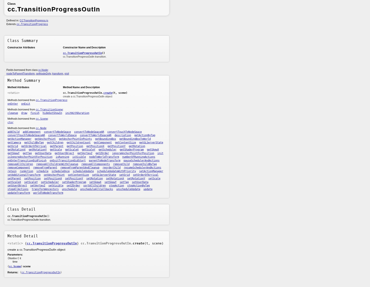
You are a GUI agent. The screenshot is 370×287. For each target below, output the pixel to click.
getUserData (43, 153)
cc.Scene (42, 118)
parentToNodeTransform (104, 160)
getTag (27, 153)
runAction (26, 171)
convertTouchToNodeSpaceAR (26, 135)
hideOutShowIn (52, 113)
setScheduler (50, 182)
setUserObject (17, 185)
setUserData (140, 182)
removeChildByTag (145, 164)
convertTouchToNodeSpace (124, 131)
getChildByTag (34, 142)
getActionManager (19, 138)
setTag (124, 182)
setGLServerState (104, 174)
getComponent (103, 142)
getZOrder (102, 153)
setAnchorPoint (54, 174)
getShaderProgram (132, 149)
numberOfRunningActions (138, 156)
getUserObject (64, 153)
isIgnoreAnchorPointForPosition (29, 156)
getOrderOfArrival (34, 146)
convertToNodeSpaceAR (89, 131)
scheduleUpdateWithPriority (116, 171)
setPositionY (74, 178)
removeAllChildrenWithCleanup (57, 164)
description (123, 135)
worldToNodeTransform (48, 192)
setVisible (55, 185)
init (160, 153)
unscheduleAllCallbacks (96, 189)
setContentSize (78, 174)
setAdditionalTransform (23, 174)
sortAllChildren (94, 185)
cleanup (12, 113)
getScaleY (88, 149)
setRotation (94, 178)
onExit (25, 103)
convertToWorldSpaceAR (95, 135)
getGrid (12, 146)
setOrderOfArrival (145, 174)
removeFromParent (45, 167)
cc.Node (43, 69)
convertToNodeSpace (57, 131)
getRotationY (38, 149)
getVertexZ (84, 153)
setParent (14, 178)
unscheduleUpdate (128, 189)
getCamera (14, 142)
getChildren (55, 142)
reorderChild (112, 167)
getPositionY (116, 146)
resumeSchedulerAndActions (142, 167)
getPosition (75, 146)
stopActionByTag (138, 185)
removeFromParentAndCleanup (79, 167)
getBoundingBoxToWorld (135, 138)
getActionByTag (144, 135)
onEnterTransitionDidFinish (26, 160)
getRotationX (16, 149)
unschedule (69, 189)
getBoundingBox (105, 138)
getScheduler (107, 149)
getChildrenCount (79, 142)
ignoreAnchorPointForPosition (133, 153)
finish (34, 113)
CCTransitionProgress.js (34, 20)
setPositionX (53, 178)
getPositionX (95, 146)
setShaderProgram (74, 182)
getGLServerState (151, 142)
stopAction (116, 185)
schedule (42, 171)
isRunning (62, 156)
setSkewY (110, 182)
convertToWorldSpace (62, 135)
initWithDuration (77, 113)
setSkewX (95, 182)
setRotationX (115, 178)
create (107, 92)
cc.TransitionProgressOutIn (82, 53)
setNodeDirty (43, 73)
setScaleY (31, 182)
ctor (10, 122)
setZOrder (73, 185)
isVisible (79, 156)
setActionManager (151, 171)
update (147, 189)
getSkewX (153, 149)
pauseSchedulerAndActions (142, 160)
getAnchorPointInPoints (75, 138)
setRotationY (136, 178)
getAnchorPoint (45, 138)
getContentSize (125, 142)
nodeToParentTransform (20, 73)
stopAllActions (17, 189)
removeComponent (18, 167)
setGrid (124, 174)
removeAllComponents (95, 164)
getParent (56, 146)
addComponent (32, 131)
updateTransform (18, 192)
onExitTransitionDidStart (68, 160)
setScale (154, 178)
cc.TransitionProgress (32, 24)
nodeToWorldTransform (104, 156)
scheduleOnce (61, 171)
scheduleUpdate (83, 171)
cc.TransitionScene (49, 109)
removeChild (121, 164)
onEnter (12, 103)
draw (24, 113)
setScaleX (14, 182)
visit (66, 73)
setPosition (32, 178)
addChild (13, 131)
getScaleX (72, 149)
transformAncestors (45, 189)
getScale (56, 149)
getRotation (137, 146)
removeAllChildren (20, 164)
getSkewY (13, 153)
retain (11, 171)
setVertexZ (37, 185)
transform (57, 73)
